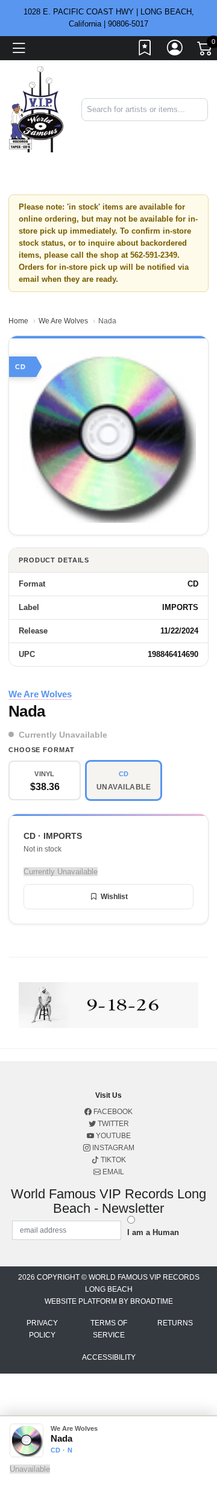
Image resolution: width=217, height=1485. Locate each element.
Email (112, 1172)
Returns (175, 1323)
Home (18, 321)
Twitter (112, 1123)
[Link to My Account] (175, 50)
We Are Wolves (63, 321)
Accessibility (109, 1357)
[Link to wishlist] (145, 50)
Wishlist (114, 896)
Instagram (112, 1148)
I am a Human (153, 1232)
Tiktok (112, 1160)
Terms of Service (108, 1329)
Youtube (112, 1136)
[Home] (36, 108)
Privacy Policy (42, 1329)
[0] (205, 51)
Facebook (112, 1111)
